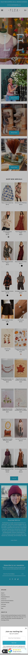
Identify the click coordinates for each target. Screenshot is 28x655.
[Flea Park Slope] (10, 652)
